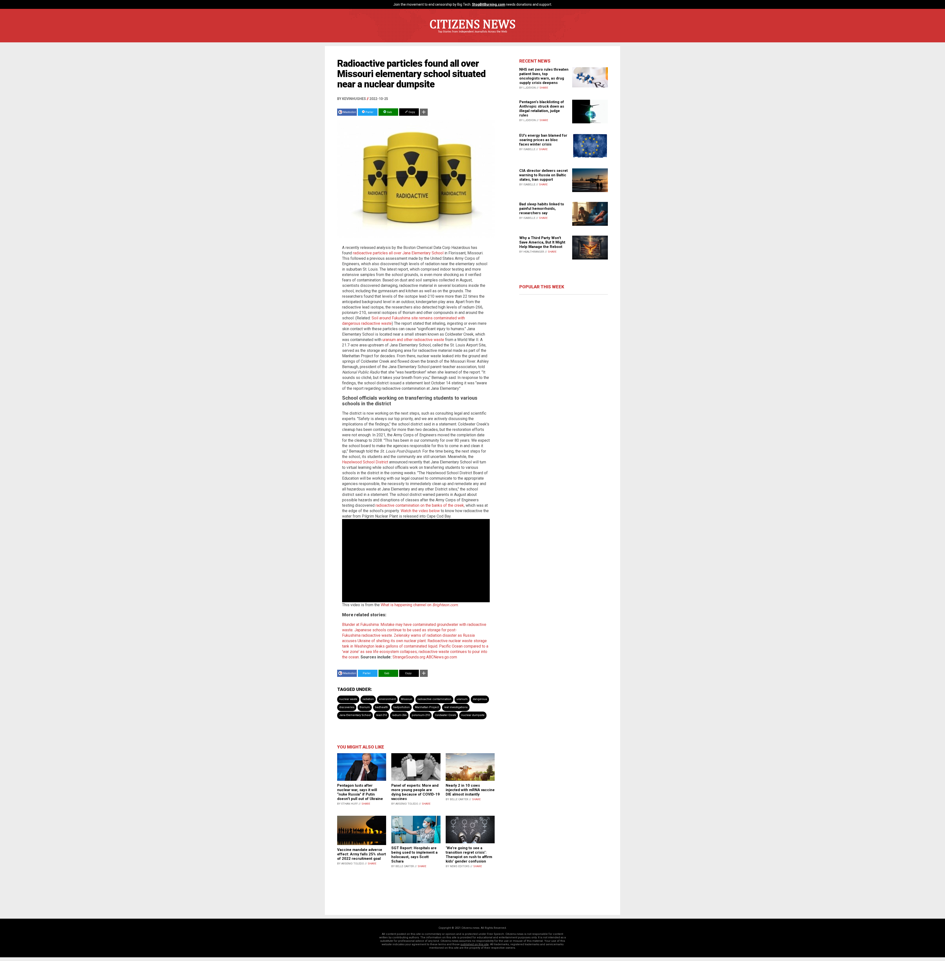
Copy (411, 112)
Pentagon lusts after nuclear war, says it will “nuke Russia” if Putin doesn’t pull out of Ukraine (360, 792)
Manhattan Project (427, 707)
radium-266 (399, 715)
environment (387, 699)
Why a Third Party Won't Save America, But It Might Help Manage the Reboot (542, 242)
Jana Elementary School (355, 715)
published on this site (474, 944)
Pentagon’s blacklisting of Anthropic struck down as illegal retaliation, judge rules (541, 108)
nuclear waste (348, 699)
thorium (365, 707)
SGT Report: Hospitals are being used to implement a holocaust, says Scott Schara (414, 854)
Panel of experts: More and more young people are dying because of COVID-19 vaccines (415, 792)
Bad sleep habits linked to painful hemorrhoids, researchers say (541, 208)
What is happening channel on (419, 605)
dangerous (480, 699)
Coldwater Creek (445, 715)
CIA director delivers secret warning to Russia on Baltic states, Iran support (543, 175)
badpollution (401, 707)
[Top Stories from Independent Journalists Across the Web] (472, 35)
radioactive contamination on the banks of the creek (420, 505)
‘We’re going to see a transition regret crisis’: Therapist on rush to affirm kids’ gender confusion (469, 854)
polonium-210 (421, 715)
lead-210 (381, 715)
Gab (389, 112)
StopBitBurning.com (488, 4)
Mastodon (349, 112)
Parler (369, 112)
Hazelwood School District (365, 462)
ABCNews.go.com (441, 657)
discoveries (346, 707)
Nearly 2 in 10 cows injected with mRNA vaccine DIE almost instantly (470, 790)
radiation (368, 699)
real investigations (456, 707)
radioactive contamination (434, 699)
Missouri (406, 699)
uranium (462, 699)
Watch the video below (420, 510)
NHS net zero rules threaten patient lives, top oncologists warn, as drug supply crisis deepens (543, 76)
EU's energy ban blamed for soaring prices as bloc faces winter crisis (543, 140)
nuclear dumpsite (473, 715)
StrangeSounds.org (409, 657)
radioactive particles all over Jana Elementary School (398, 253)
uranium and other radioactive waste (413, 339)
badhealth (381, 707)
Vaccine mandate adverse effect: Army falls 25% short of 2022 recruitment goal (361, 854)
